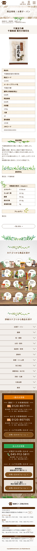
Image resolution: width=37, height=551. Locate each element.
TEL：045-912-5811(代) (10, 521)
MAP (30, 512)
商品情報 (11, 21)
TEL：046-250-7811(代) (10, 541)
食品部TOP (4, 21)
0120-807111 (21, 406)
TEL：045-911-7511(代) (10, 517)
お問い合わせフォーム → (18, 434)
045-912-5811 (20, 454)
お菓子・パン (18, 21)
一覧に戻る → (18, 226)
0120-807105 (21, 420)
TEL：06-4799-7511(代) (10, 532)
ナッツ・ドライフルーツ (7, 22)
